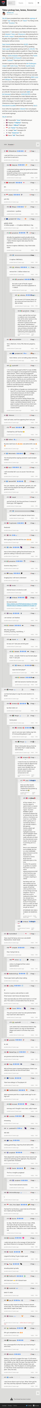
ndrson (17, 959)
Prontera (11, 1078)
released (21, 38)
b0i (14, 135)
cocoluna (12, 1116)
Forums (21, 3)
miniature (14, 703)
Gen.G (35, 105)
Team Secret (6, 44)
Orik (10, 535)
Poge (10, 1264)
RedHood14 (12, 1276)
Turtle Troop (14, 66)
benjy (10, 613)
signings (32, 18)
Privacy (10, 1405)
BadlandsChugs (13, 973)
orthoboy (17, 267)
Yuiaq (10, 1140)
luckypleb (14, 947)
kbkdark (11, 625)
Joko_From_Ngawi (14, 1204)
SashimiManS (13, 934)
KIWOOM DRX (25, 94)
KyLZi (10, 467)
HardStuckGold (13, 1090)
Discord (37, 1405)
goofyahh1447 (13, 219)
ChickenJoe (10, 12)
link (36, 160)
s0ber (10, 547)
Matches (30, 3)
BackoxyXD (12, 182)
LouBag (11, 986)
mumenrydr (12, 1288)
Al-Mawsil (14, 597)
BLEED (26, 44)
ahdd (13, 427)
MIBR (28, 92)
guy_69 (11, 1300)
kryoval (14, 639)
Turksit (14, 1008)
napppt (14, 497)
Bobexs (11, 1316)
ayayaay (11, 195)
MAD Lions (34, 77)
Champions (21, 34)
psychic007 (15, 365)
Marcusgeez (12, 1340)
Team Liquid (6, 49)
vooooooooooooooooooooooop (24, 255)
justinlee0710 (13, 1128)
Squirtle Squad (30, 66)
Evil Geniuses (6, 94)
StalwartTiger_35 (14, 1052)
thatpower (14, 165)
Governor (12, 23)
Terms (15, 1405)
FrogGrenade (13, 523)
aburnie (14, 1218)
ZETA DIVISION (12, 56)
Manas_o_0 (20, 665)
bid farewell (17, 58)
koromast (14, 1104)
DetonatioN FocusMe (9, 105)
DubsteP (10, 60)
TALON (4, 18)
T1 (10, 32)
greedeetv (12, 1040)
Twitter (30, 1405)
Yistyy (10, 1064)
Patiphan (18, 122)
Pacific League (9, 36)
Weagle (11, 689)
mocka (14, 585)
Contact (4, 1405)
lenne (25, 20)
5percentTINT (12, 481)
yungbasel (12, 1152)
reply (32, 160)
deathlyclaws (12, 1328)
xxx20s (11, 1377)
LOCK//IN (32, 49)
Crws (18, 120)
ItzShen (11, 439)
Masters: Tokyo (10, 34)
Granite (14, 1168)
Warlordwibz (12, 453)
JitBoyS (16, 125)
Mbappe (14, 207)
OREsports (8, 79)
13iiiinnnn (11, 415)
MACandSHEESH (16, 339)
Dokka (11, 573)
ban (9, 20)
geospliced (15, 233)
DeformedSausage (14, 1192)
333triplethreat (13, 151)
